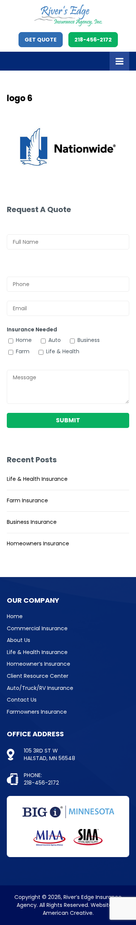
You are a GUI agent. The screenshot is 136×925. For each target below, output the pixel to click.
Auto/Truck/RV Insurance (40, 688)
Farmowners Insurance (37, 712)
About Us (18, 640)
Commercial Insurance (37, 628)
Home (15, 616)
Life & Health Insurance (37, 479)
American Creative (68, 913)
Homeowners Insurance (38, 543)
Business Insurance (32, 522)
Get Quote (41, 39)
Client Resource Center (37, 676)
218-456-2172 (93, 39)
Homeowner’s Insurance (38, 664)
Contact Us (22, 699)
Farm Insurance (27, 500)
